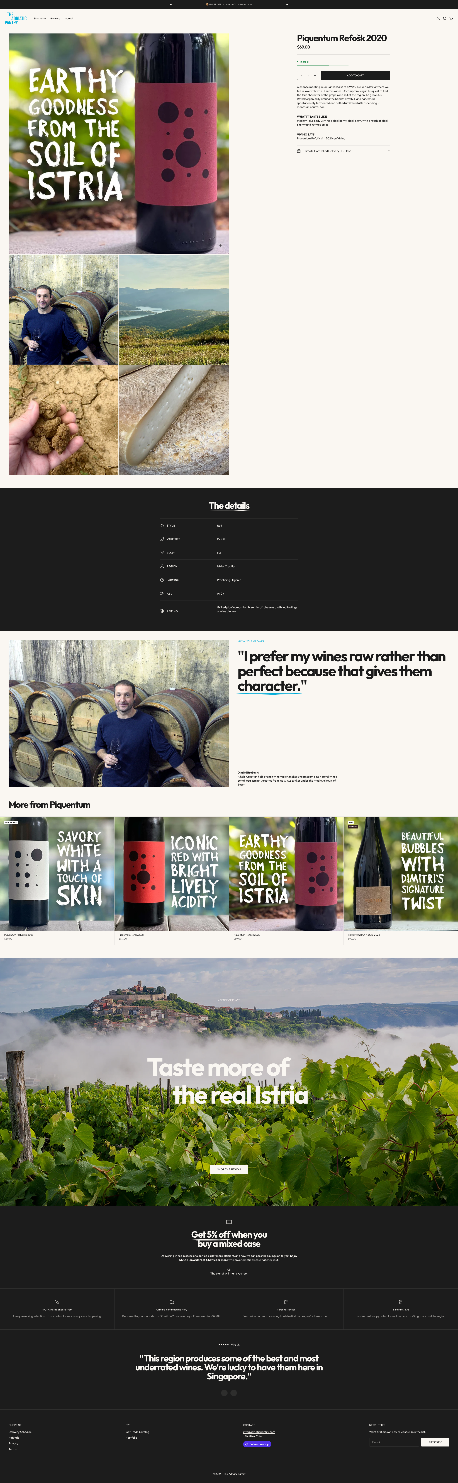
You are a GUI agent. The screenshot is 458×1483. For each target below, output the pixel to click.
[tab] (49, 804)
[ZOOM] (220, 245)
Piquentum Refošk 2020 (246, 935)
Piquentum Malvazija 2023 (18, 935)
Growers (55, 18)
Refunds (14, 1437)
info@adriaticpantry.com (259, 1432)
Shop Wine (40, 18)
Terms (13, 1449)
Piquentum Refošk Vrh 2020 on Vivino (321, 138)
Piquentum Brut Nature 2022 (364, 935)
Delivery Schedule (20, 1432)
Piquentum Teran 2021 (131, 935)
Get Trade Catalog (137, 1432)
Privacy (13, 1443)
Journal (68, 18)
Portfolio (131, 1437)
